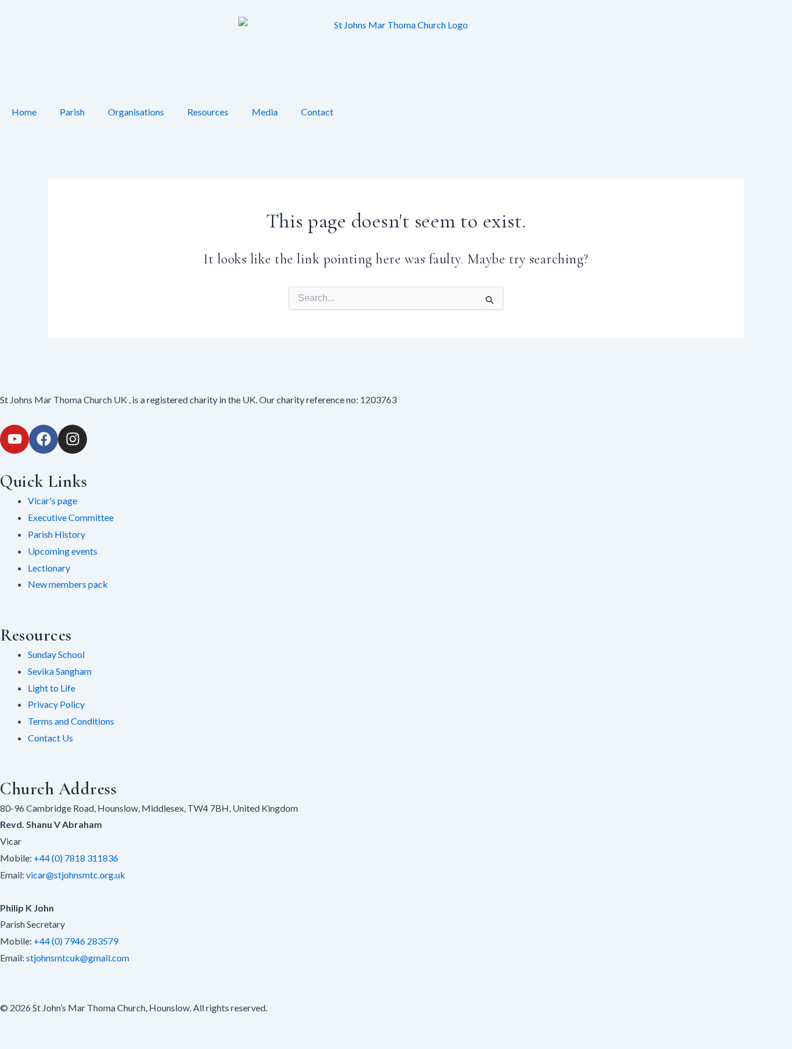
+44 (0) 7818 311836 (76, 857)
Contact (317, 111)
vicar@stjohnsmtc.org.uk (75, 874)
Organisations (136, 111)
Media (265, 111)
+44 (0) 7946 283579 (76, 940)
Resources (207, 111)
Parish (72, 111)
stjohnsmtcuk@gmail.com (77, 957)
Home (24, 111)
